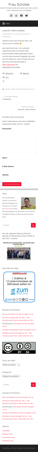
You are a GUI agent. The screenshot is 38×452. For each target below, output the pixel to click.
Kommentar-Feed (8, 437)
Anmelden (6, 431)
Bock (4, 314)
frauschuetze (6, 37)
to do (33, 89)
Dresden (8, 89)
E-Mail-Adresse (8, 166)
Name (5, 158)
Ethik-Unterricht (16, 89)
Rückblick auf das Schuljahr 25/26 (21, 314)
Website (5, 175)
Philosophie (26, 89)
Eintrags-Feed (7, 434)
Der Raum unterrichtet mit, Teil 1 (22, 336)
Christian (5, 330)
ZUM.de (7, 208)
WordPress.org (7, 441)
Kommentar (7, 129)
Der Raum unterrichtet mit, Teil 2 (22, 320)
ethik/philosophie (8, 64)
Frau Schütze (19, 4)
